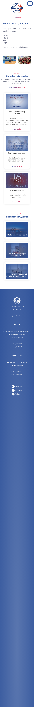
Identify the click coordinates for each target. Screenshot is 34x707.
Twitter (17, 394)
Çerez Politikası (17, 316)
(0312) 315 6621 (17, 343)
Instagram (18, 386)
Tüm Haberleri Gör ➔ (17, 88)
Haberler (17, 18)
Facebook (18, 390)
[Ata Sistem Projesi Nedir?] (17, 229)
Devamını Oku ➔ (17, 129)
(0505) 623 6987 (17, 346)
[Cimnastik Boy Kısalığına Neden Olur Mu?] (17, 250)
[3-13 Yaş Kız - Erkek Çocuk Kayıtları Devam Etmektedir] (17, 271)
